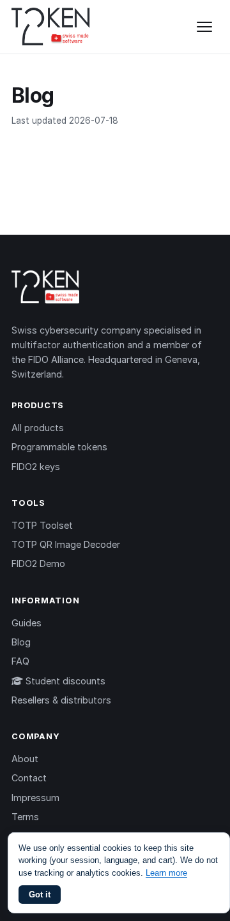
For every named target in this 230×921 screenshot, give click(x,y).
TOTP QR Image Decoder (66, 544)
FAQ (20, 661)
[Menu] (204, 27)
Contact (29, 777)
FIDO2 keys (36, 466)
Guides (27, 622)
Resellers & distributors (61, 700)
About (25, 758)
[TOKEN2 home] (51, 27)
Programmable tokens (59, 446)
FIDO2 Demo (38, 563)
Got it (39, 894)
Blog (21, 642)
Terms (25, 816)
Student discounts (64, 680)
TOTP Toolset (42, 525)
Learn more (166, 873)
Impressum (35, 797)
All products (38, 427)
